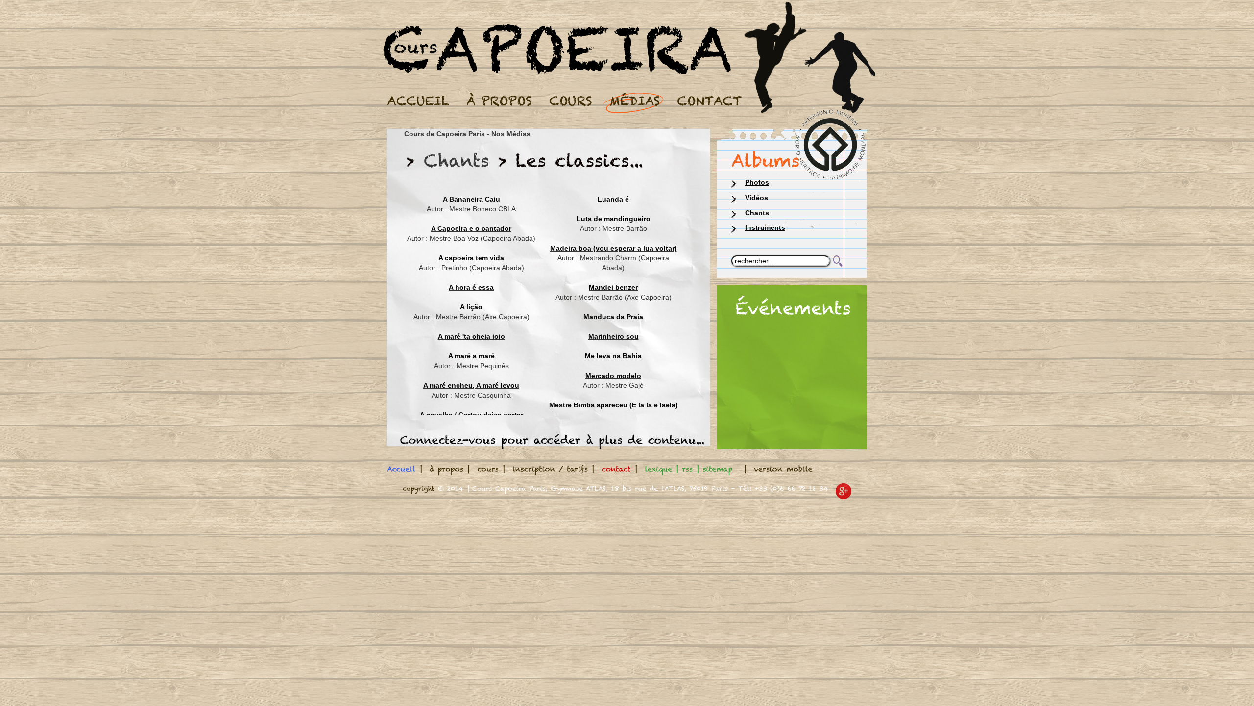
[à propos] (446, 469)
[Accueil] (401, 469)
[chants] (456, 160)
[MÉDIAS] (633, 100)
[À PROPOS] (498, 100)
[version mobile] (783, 469)
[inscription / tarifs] (550, 469)
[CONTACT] (708, 100)
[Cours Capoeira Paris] (557, 29)
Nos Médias (511, 134)
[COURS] (569, 100)
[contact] (616, 469)
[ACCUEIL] (417, 100)
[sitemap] (717, 469)
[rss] (687, 469)
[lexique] (658, 469)
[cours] (488, 469)
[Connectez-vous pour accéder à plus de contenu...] (552, 439)
